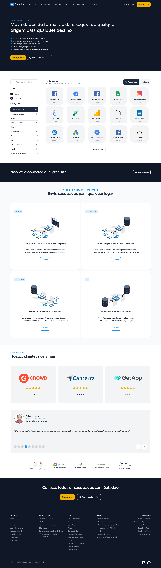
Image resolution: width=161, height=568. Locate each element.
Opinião (70, 540)
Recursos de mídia (16, 531)
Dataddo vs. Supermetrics (142, 522)
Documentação (73, 531)
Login (133, 4)
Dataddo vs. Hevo (145, 525)
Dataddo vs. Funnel (144, 528)
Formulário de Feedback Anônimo (108, 537)
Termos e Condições (103, 519)
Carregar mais (98, 149)
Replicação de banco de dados (49, 525)
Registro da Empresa (103, 534)
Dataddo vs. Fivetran (144, 519)
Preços (70, 528)
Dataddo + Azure (73, 546)
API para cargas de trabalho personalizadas (48, 535)
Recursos (93, 4)
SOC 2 (99, 531)
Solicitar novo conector (75, 83)
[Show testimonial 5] (29, 446)
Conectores (57, 4)
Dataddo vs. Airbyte (144, 531)
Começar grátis (143, 4)
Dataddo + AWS (73, 549)
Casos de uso (45, 515)
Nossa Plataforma (74, 519)
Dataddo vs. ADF (145, 534)
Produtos (71, 522)
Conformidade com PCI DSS (106, 528)
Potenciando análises (46, 519)
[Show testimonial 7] (36, 446)
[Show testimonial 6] (33, 446)
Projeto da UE (14, 540)
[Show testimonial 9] (43, 446)
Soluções (32, 4)
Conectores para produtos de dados (51, 531)
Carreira (13, 522)
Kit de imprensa (15, 534)
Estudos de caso (79, 4)
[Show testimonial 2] (19, 446)
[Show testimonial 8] (40, 446)
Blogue (12, 525)
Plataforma (45, 4)
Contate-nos (14, 537)
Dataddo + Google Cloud (76, 543)
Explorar (45, 260)
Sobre (12, 519)
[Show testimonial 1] (15, 446)
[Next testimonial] (144, 446)
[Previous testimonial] (138, 446)
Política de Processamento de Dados (109, 525)
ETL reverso (43, 528)
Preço (67, 4)
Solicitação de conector (75, 537)
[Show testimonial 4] (26, 446)
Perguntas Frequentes (75, 534)
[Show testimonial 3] (22, 446)
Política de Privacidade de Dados (107, 522)
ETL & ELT (42, 522)
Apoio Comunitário (16, 528)
